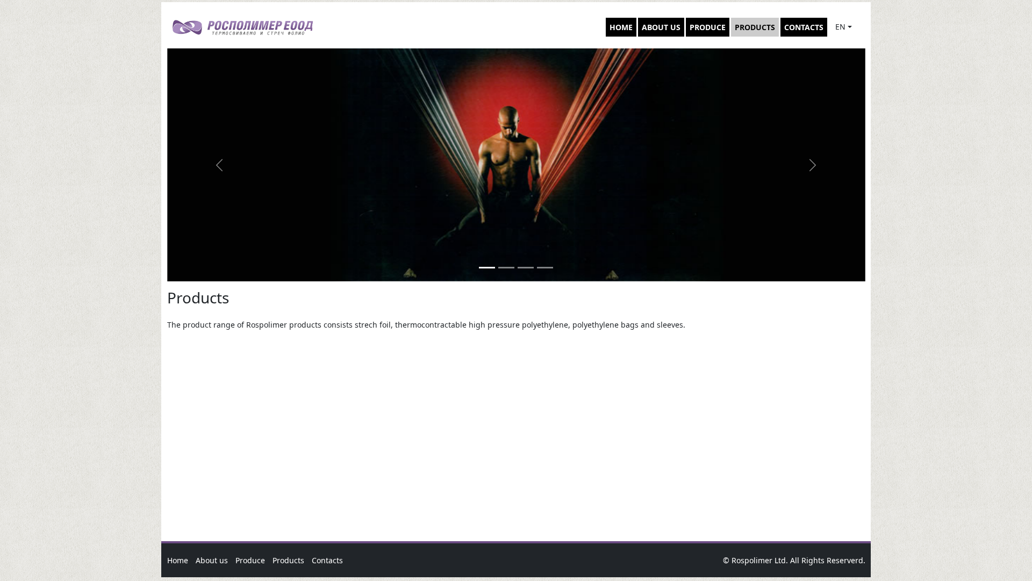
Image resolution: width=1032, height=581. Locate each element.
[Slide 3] (526, 267)
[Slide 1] (487, 267)
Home (621, 27)
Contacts (803, 27)
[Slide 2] (506, 267)
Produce (708, 27)
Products (755, 27)
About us (661, 27)
